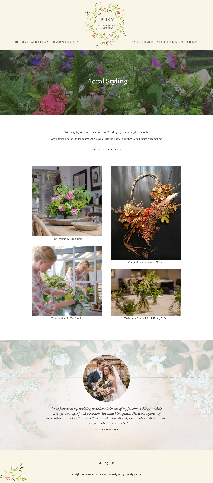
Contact (192, 42)
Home (24, 42)
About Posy (38, 42)
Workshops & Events (170, 42)
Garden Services (142, 42)
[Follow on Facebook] (100, 463)
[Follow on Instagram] (113, 463)
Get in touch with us (106, 149)
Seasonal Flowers (64, 42)
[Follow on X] (106, 463)
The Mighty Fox (133, 474)
